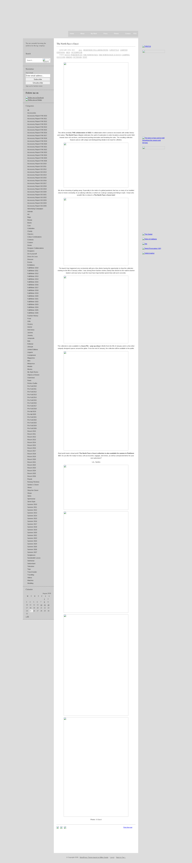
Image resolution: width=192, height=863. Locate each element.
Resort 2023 (31, 468)
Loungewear (31, 355)
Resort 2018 (31, 454)
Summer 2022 (32, 538)
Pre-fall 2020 (31, 414)
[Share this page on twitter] (65, 828)
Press (105, 33)
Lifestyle (30, 347)
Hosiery (30, 324)
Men (28, 361)
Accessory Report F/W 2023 (37, 152)
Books (29, 223)
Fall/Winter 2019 (32, 293)
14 (41, 605)
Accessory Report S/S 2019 (37, 189)
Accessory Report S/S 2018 (37, 186)
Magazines (31, 358)
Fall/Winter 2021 (32, 299)
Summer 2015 (32, 518)
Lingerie (30, 352)
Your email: (29, 73)
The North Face (90, 55)
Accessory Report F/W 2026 (37, 161)
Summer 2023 (32, 541)
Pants (29, 380)
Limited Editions (32, 349)
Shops (29, 493)
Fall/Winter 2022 (32, 301)
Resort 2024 (31, 470)
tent (85, 57)
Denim (29, 245)
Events (29, 262)
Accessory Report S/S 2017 (37, 183)
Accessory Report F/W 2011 (37, 118)
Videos (29, 577)
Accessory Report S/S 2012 (37, 169)
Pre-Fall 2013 (32, 394)
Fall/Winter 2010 (32, 268)
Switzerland (31, 563)
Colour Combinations (34, 237)
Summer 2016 (32, 521)
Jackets (30, 332)
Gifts (29, 321)
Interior (29, 327)
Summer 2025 (32, 546)
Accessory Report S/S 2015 (37, 178)
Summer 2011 (32, 507)
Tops (29, 569)
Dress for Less (32, 256)
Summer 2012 (32, 510)
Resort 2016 (31, 448)
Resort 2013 (31, 439)
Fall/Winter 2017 (32, 287)
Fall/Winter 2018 (32, 290)
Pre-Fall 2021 (32, 417)
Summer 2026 (32, 549)
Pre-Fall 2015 (32, 400)
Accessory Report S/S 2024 (37, 203)
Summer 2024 (32, 544)
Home (72, 33)
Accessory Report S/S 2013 (37, 172)
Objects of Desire (33, 375)
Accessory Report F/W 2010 (37, 116)
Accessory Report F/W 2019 (37, 141)
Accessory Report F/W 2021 (37, 147)
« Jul (27, 616)
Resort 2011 (31, 434)
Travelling (30, 575)
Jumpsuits (30, 338)
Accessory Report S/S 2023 (37, 200)
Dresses (30, 259)
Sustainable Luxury (33, 558)
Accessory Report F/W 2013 (37, 124)
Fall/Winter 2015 (32, 282)
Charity (29, 231)
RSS (134, 33)
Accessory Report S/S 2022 (37, 197)
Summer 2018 (32, 527)
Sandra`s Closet (33, 484)
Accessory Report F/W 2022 (37, 149)
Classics (30, 234)
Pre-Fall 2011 (31, 389)
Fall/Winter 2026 (32, 313)
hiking (69, 57)
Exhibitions (31, 265)
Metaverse (31, 363)
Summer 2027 (32, 552)
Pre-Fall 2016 (32, 403)
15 (45, 605)
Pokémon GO (76, 55)
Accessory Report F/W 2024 (37, 155)
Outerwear (31, 377)
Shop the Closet (32, 490)
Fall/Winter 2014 (32, 279)
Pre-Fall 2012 (32, 392)
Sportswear (31, 499)
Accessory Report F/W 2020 (37, 144)
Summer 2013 (32, 513)
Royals (29, 479)
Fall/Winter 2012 (32, 273)
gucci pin (61, 57)
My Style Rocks (32, 372)
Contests (30, 239)
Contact (128, 33)
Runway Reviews (33, 482)
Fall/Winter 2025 (32, 310)
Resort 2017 (31, 451)
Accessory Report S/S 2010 (37, 163)
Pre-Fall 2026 (32, 428)
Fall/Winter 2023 (32, 304)
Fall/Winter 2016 (32, 285)
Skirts (29, 496)
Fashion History (32, 316)
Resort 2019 (31, 456)
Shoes (29, 487)
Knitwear (30, 344)
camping (126, 55)
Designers (30, 251)
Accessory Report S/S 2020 (37, 192)
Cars (29, 225)
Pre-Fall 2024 (32, 425)
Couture (30, 242)
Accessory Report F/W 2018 (37, 138)
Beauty (29, 220)
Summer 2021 (32, 535)
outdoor (77, 57)
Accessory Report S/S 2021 (37, 194)
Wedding (30, 583)
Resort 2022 (31, 465)
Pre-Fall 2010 (32, 386)
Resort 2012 (31, 437)
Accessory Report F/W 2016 (37, 132)
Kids (28, 341)
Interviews (30, 330)
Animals (30, 211)
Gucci (67, 55)
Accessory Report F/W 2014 (37, 127)
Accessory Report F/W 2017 (37, 135)
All (28, 110)
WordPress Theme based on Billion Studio (94, 857)
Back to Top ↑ (121, 857)
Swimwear (30, 561)
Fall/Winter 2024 (32, 307)
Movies (29, 369)
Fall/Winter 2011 (32, 270)
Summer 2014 (32, 515)
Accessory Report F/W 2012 (37, 121)
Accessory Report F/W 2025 (37, 158)
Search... (30, 60)
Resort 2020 (31, 459)
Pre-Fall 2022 (32, 420)
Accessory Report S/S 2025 (37, 206)
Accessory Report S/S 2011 (36, 166)
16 (48, 605)
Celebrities (31, 228)
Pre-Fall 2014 (32, 397)
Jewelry (30, 335)
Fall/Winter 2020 (32, 296)
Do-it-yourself (32, 254)
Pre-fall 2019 (31, 411)
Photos (116, 33)
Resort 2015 (31, 445)
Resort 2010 (31, 431)
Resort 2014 (31, 442)
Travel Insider (32, 572)
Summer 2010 (32, 504)
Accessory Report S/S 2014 (37, 175)
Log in (112, 857)
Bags (29, 217)
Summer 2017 (32, 524)
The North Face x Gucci (68, 43)
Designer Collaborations (35, 248)
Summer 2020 (32, 532)
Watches (30, 580)
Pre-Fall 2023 (32, 423)
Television (30, 566)
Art (28, 214)
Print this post (127, 827)
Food (29, 318)
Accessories (31, 113)
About (82, 33)
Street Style (31, 501)
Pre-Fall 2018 (32, 408)
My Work (94, 33)
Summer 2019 (32, 530)
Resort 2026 (31, 476)
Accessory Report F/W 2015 (37, 130)
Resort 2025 (31, 473)
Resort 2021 (31, 462)
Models (29, 366)
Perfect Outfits (32, 383)
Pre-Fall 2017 (32, 406)
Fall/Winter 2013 (32, 276)
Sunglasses (31, 555)
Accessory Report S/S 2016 (37, 180)
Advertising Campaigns (35, 209)
